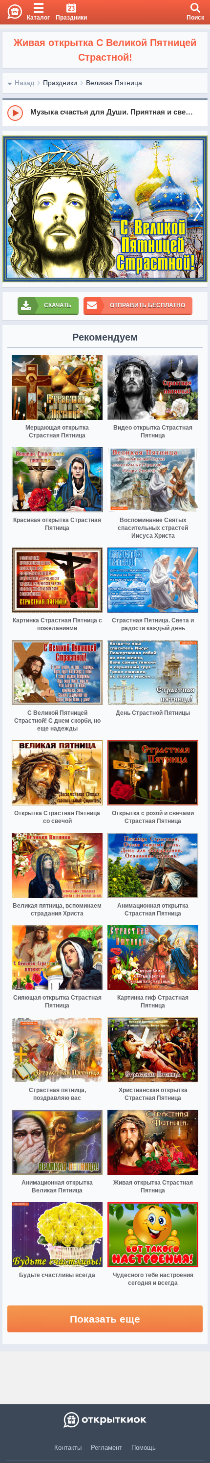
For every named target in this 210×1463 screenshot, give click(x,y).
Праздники (60, 83)
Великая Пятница (114, 83)
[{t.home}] (105, 1420)
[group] (105, 112)
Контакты (68, 1447)
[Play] (15, 113)
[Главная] (11, 12)
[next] (197, 209)
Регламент (106, 1447)
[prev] (12, 209)
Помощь (143, 1447)
